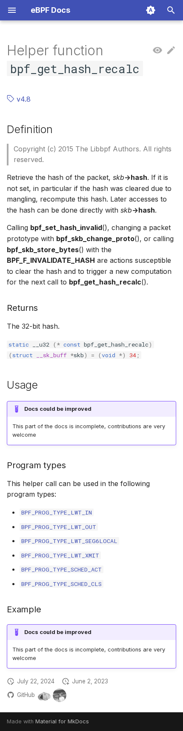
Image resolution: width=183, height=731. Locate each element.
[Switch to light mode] (150, 10)
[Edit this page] (171, 50)
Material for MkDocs (62, 721)
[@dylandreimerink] (44, 695)
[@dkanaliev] (59, 695)
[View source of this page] (157, 50)
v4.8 (22, 99)
